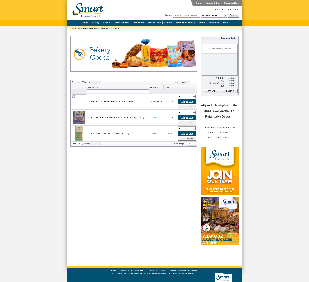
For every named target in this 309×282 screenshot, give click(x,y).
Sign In (235, 9)
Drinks (106, 22)
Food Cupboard (121, 22)
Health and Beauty (185, 22)
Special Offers (213, 3)
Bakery (95, 22)
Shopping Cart (231, 3)
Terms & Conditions (157, 270)
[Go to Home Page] (89, 9)
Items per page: (180, 82)
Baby (85, 22)
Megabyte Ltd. (190, 273)
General (168, 22)
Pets (225, 22)
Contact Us (139, 270)
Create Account (222, 9)
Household (214, 22)
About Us (125, 270)
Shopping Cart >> (229, 38)
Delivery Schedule (178, 270)
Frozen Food (154, 22)
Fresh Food (138, 22)
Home (199, 3)
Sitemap (194, 270)
